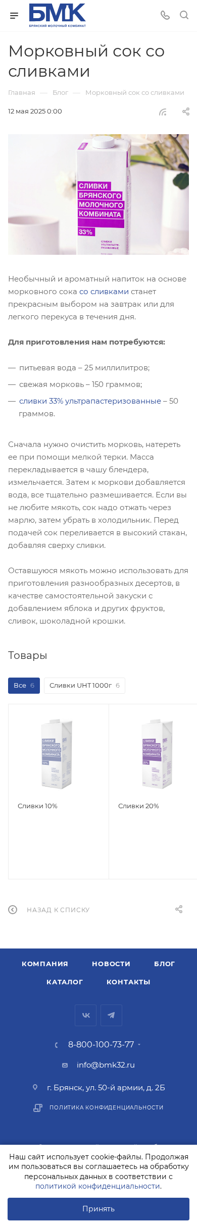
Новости (111, 964)
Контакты (129, 982)
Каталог (64, 982)
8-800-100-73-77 (101, 1045)
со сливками (104, 291)
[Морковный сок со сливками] (98, 194)
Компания (45, 964)
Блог (164, 964)
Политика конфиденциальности (107, 1107)
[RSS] (162, 112)
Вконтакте (85, 1015)
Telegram (111, 1015)
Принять (98, 1208)
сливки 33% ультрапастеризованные (90, 401)
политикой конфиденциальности (97, 1186)
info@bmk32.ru (106, 1065)
